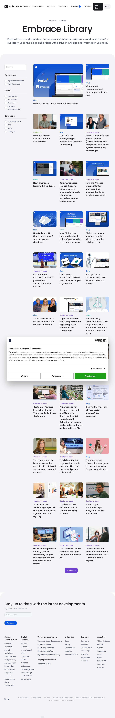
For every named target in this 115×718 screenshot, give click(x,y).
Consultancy (86, 647)
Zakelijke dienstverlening (71, 652)
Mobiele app (9, 669)
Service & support (85, 642)
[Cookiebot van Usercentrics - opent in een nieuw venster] (96, 340)
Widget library (10, 660)
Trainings (84, 654)
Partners (100, 644)
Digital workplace (8, 651)
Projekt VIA (101, 661)
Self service (25, 666)
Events (100, 648)
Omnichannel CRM (26, 651)
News (99, 657)
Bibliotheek (85, 657)
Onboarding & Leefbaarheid (26, 674)
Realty (67, 644)
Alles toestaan (90, 376)
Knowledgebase (27, 669)
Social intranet (10, 656)
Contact (87, 6)
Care (67, 641)
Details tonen (96, 369)
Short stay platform (46, 648)
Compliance (36, 697)
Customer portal (25, 658)
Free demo (97, 6)
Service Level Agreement (62, 697)
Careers (100, 667)
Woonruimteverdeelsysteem (50, 641)
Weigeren (24, 376)
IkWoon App (26, 679)
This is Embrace (103, 641)
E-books (84, 661)
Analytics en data (9, 680)
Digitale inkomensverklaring (49, 654)
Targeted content (8, 674)
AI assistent (9, 685)
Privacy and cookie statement (61, 700)
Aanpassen (56, 376)
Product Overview (8, 645)
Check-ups (85, 651)
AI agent (24, 663)
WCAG (47, 697)
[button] (25, 6)
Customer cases (101, 652)
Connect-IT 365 (44, 664)
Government (70, 648)
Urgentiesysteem (45, 644)
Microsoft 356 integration (10, 664)
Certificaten (23, 697)
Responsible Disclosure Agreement (90, 697)
